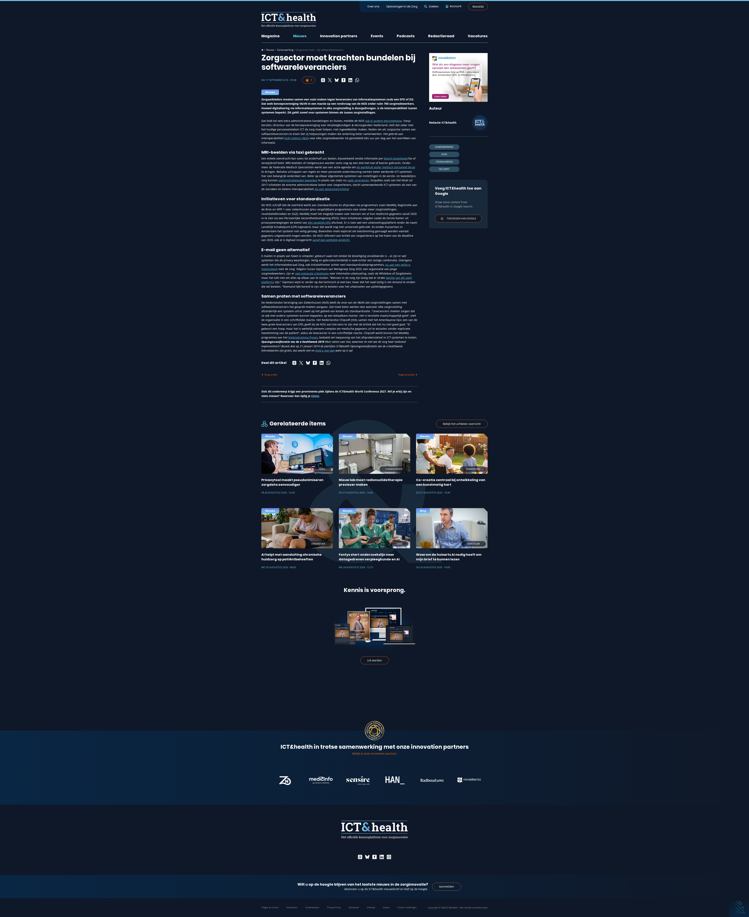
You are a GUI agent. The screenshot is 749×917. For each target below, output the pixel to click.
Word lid (478, 6)
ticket (315, 396)
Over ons (373, 6)
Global (386, 907)
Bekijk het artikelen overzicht (462, 424)
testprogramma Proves (303, 337)
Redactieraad (441, 36)
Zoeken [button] (433, 6)
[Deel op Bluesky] (337, 80)
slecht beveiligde (396, 158)
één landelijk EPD (319, 222)
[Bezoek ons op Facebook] (374, 857)
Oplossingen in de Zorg (401, 6)
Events (377, 36)
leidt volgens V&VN (296, 138)
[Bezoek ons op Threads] (360, 857)
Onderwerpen (312, 907)
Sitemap (371, 907)
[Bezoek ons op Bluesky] (367, 857)
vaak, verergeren (358, 180)
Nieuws (300, 36)
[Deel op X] (330, 80)
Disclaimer (354, 907)
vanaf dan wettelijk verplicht (331, 240)
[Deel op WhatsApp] (357, 80)
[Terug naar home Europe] (288, 19)
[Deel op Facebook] (343, 80)
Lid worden (374, 660)
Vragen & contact (270, 907)
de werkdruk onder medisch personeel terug (386, 167)
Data (444, 154)
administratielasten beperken (298, 180)
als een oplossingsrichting (332, 189)
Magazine (270, 36)
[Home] (262, 50)
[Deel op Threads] (323, 80)
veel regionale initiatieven (312, 273)
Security (444, 169)
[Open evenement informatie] (739, 907)
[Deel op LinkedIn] (350, 80)
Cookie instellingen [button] (407, 907)
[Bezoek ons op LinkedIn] (382, 857)
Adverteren (291, 907)
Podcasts (406, 36)
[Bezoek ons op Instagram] (389, 857)
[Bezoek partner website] (293, 780)
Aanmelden (446, 886)
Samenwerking (285, 50)
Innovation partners (338, 36)
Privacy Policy (334, 907)
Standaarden (444, 161)
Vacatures (478, 36)
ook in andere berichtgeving (383, 121)
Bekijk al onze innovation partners (374, 753)
